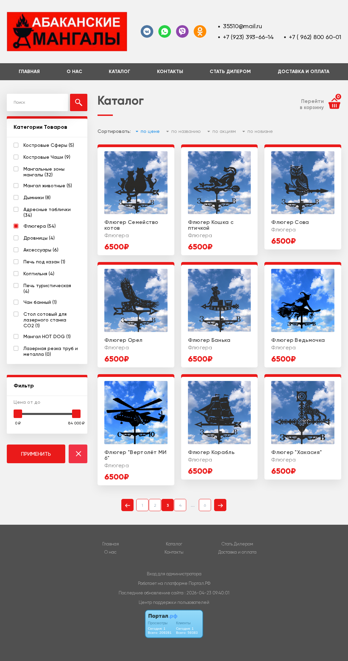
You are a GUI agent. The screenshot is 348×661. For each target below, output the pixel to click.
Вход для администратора (174, 573)
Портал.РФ (199, 583)
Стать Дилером (230, 71)
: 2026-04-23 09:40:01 (207, 592)
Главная (29, 71)
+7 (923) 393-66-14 (248, 36)
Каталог (119, 71)
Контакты (170, 71)
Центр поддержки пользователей (174, 602)
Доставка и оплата (303, 71)
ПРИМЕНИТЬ (36, 454)
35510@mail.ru (242, 26)
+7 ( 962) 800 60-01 (315, 36)
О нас (74, 71)
